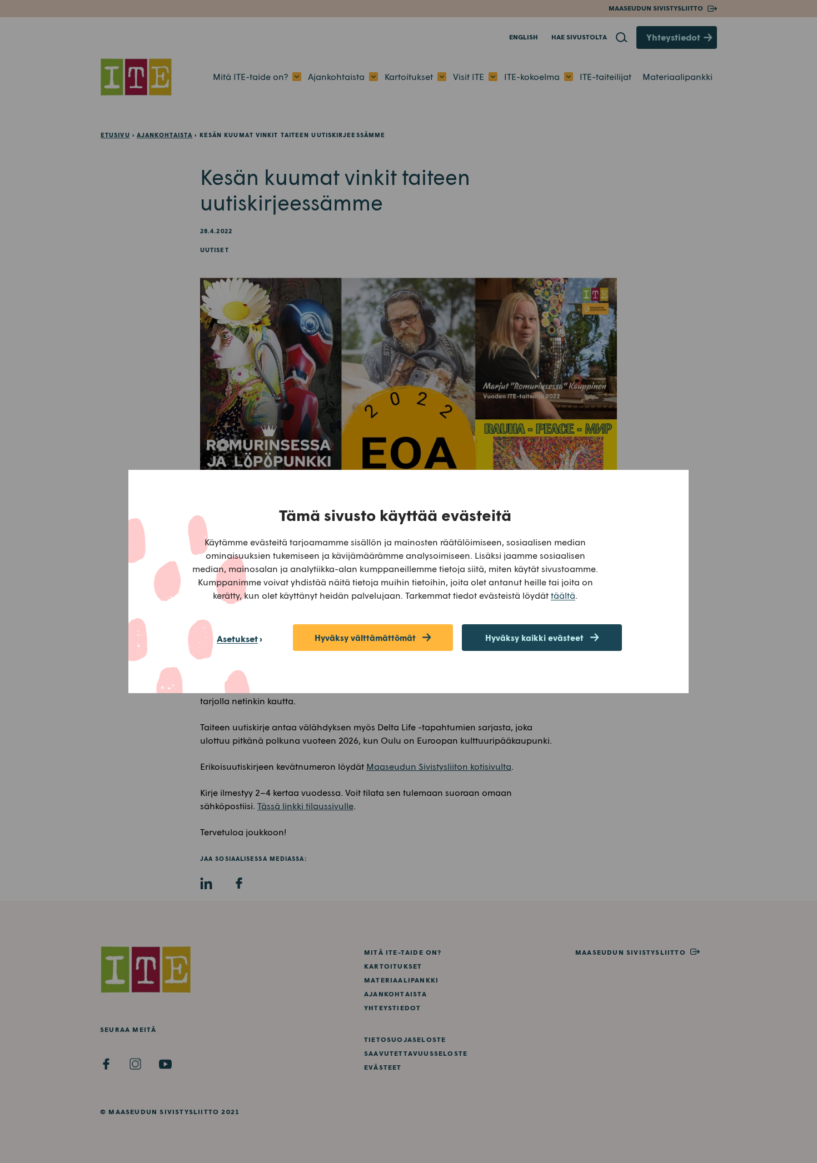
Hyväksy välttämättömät (365, 638)
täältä (563, 595)
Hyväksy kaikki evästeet (534, 638)
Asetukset (237, 638)
